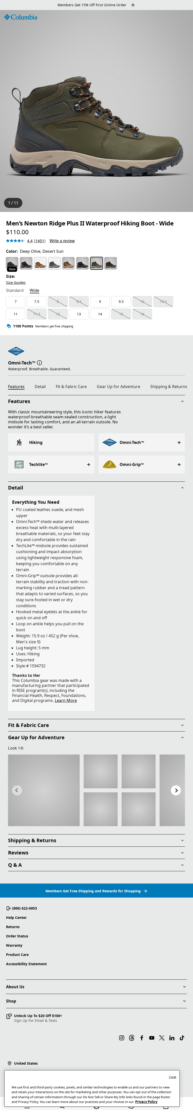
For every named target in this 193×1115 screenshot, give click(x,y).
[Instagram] (122, 1038)
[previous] (17, 790)
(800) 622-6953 (24, 908)
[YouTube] (152, 1038)
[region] (96, 111)
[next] (176, 790)
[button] (39, 362)
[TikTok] (182, 1038)
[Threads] (132, 1038)
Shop (11, 1001)
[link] (44, 790)
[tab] (15, 290)
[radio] (12, 263)
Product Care (17, 954)
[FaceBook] (142, 1038)
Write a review (62, 240)
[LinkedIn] (172, 1038)
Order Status (17, 936)
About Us (15, 986)
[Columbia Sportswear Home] (20, 17)
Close (172, 1077)
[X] (162, 1038)
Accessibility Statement (26, 963)
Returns (13, 926)
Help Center (16, 917)
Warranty (14, 945)
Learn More (66, 700)
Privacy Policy (146, 1101)
